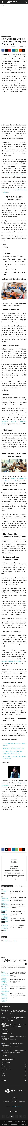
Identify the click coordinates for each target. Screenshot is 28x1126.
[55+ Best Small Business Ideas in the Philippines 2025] (5, 1053)
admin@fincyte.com (17, 1106)
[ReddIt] (20, 50)
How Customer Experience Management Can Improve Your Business (17, 913)
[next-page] (5, 933)
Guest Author (6, 46)
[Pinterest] (9, 50)
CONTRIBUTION (17, 1121)
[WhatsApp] (16, 50)
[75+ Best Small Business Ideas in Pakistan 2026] (5, 1038)
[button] (2, 2)
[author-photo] (14, 864)
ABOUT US (4, 1121)
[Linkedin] (13, 50)
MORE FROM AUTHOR (19, 886)
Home (2, 5)
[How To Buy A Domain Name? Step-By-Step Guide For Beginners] (5, 891)
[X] (6, 50)
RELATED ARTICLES (7, 886)
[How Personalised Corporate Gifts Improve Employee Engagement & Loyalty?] (5, 901)
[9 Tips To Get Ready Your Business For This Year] (5, 928)
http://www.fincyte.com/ (14, 868)
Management (8, 36)
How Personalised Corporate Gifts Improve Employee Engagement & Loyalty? (18, 898)
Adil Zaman (4, 963)
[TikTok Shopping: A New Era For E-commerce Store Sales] (5, 983)
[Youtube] (24, 1116)
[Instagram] (7, 1116)
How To (7, 5)
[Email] (23, 50)
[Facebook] (2, 50)
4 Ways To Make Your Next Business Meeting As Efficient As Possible (18, 905)
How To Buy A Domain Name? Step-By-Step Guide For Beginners (18, 891)
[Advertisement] (14, 21)
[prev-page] (2, 933)
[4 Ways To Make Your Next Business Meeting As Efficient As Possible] (5, 908)
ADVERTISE (10, 1121)
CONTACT (24, 1121)
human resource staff (14, 175)
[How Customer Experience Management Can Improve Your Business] (5, 915)
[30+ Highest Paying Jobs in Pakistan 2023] (5, 1045)
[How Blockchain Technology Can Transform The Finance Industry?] (5, 990)
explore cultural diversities (11, 661)
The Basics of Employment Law (13, 748)
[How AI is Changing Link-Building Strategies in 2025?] (5, 920)
